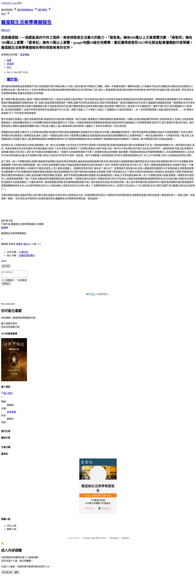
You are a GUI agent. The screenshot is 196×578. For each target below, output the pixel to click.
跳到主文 (5, 30)
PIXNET (76, 538)
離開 (16, 572)
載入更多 (6, 266)
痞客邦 (19, 244)
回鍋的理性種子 (27, 255)
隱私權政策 (114, 538)
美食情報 (24, 54)
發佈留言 (6, 284)
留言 (26, 244)
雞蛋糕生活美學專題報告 (26, 22)
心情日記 (23, 252)
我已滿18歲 (7, 572)
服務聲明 (125, 538)
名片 (9, 67)
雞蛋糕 (4, 227)
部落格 (10, 64)
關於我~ (13, 79)
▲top (3, 260)
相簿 (9, 60)
